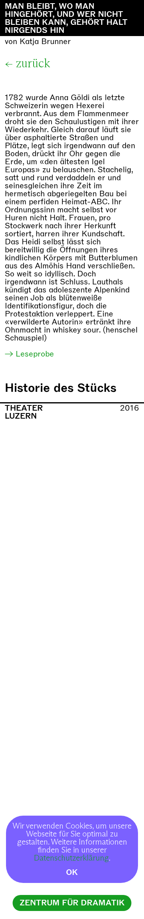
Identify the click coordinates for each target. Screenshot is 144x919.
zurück (33, 64)
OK (72, 872)
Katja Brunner (45, 41)
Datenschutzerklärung (71, 858)
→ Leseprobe (29, 354)
